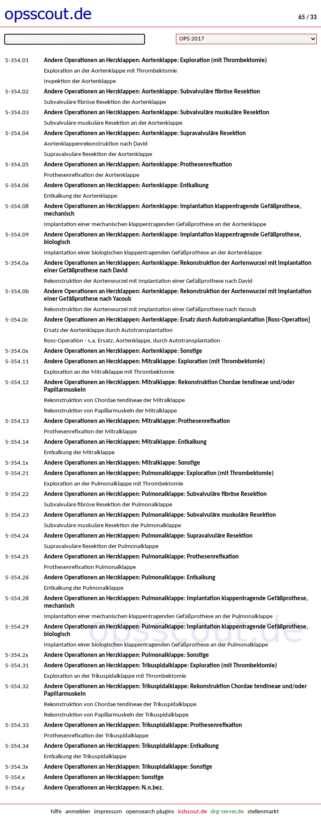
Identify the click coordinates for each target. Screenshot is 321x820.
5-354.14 (17, 442)
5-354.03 (17, 113)
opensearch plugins (150, 812)
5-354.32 (17, 687)
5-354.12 (17, 383)
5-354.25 (17, 557)
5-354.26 (17, 578)
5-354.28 (17, 599)
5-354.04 (17, 134)
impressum (108, 812)
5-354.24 (17, 536)
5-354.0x (16, 351)
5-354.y (15, 788)
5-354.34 (17, 746)
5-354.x (15, 778)
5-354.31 (17, 666)
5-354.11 (17, 362)
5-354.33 (17, 725)
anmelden (77, 812)
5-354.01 (17, 61)
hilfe (56, 812)
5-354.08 (17, 207)
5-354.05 (17, 165)
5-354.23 (17, 515)
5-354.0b (17, 292)
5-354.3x (16, 767)
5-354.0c (16, 320)
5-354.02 (17, 92)
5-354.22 (17, 494)
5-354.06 (17, 186)
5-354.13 (17, 421)
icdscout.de (192, 812)
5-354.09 (17, 235)
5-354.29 (17, 627)
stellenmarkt (263, 812)
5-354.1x (16, 463)
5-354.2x (16, 655)
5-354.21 (17, 473)
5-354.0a (16, 263)
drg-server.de (227, 812)
